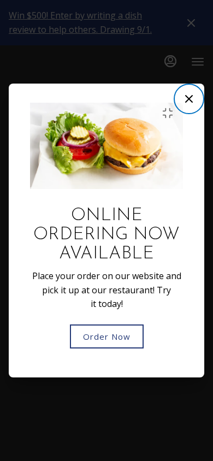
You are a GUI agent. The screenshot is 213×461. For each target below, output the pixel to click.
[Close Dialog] (189, 99)
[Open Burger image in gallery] (170, 113)
